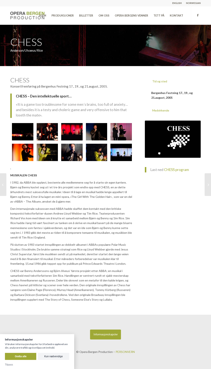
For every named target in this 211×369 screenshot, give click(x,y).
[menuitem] (177, 3)
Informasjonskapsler (106, 334)
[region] (173, 95)
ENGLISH (177, 3)
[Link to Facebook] (198, 15)
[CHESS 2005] (22, 131)
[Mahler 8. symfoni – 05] (208, 184)
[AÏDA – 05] (3, 184)
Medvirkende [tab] (160, 110)
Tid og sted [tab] (159, 81)
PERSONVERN (125, 352)
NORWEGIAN (193, 3)
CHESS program (176, 169)
